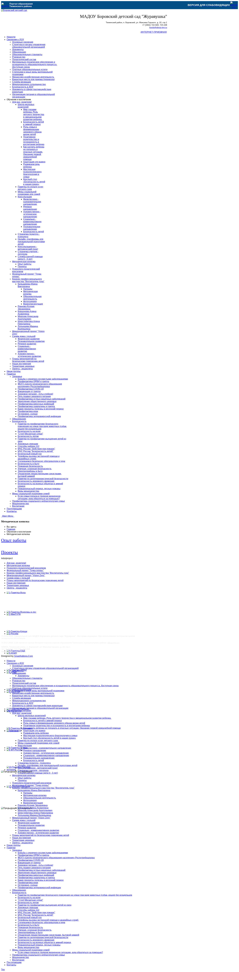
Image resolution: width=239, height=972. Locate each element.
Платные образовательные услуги (29, 688)
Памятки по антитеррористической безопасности (43, 937)
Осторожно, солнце (28, 885)
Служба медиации (21, 698)
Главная (11, 529)
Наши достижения (16, 583)
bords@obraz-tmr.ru (158, 27)
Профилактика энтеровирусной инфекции (39, 887)
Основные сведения (22, 666)
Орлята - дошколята (17, 588)
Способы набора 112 (28, 910)
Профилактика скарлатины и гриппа (36, 877)
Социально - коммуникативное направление (46, 755)
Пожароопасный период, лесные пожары (39, 945)
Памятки (11, 848)
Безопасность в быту (28, 925)
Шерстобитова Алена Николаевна (35, 813)
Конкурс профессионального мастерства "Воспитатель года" (38, 573)
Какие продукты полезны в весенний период (40, 880)
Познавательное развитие (31, 825)
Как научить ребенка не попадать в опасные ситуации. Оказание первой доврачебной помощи (72, 728)
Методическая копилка (18, 565)
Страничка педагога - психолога (34, 763)
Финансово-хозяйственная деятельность (33, 693)
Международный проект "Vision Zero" (26, 575)
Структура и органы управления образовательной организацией (45, 668)
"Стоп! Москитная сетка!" (30, 900)
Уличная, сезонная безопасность (34, 930)
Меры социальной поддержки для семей (38, 743)
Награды (27, 793)
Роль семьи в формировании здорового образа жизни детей (54, 723)
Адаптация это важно (34, 730)
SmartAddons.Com (23, 656)
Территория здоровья (18, 585)
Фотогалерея (30, 800)
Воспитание (18, 960)
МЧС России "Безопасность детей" (35, 915)
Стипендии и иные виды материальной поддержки (38, 690)
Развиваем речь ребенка (36, 733)
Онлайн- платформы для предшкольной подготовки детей (47, 765)
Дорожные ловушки (28, 907)
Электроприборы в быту (30, 932)
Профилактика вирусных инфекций (36, 875)
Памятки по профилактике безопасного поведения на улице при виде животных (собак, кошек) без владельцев (75, 895)
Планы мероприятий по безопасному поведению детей (35, 580)
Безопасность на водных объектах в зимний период (44, 942)
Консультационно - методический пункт (38, 768)
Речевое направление (34, 750)
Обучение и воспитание (19, 710)
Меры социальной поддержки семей (31, 950)
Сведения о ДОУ (15, 663)
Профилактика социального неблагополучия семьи (38, 955)
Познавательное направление (38, 758)
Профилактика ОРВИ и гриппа (33, 855)
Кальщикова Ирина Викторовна (34, 790)
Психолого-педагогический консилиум (26, 568)
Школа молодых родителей (32, 715)
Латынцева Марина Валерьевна (34, 815)
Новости (11, 661)
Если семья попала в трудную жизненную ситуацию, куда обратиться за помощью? (60, 952)
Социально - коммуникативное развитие (38, 830)
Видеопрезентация (33, 803)
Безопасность (19, 892)
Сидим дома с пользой (18, 578)
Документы (18, 671)
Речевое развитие (27, 828)
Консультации (25, 745)
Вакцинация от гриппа (29, 862)
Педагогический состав (24, 683)
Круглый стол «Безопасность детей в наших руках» (49, 738)
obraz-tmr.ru (113, 643)
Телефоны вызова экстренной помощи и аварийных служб (48, 920)
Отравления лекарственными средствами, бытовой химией (48, 935)
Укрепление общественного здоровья (37, 872)
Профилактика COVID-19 (31, 860)
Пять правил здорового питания (34, 867)
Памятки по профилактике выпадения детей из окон (44, 905)
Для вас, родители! (16, 563)
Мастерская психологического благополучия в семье (50, 735)
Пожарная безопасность (30, 927)
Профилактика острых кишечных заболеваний (41, 870)
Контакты (11, 965)
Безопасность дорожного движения (36, 940)
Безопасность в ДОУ (22, 703)
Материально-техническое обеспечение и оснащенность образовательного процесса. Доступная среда (65, 686)
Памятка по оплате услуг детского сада (38, 740)
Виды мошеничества (28, 947)
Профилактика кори (28, 882)
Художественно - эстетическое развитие (38, 833)
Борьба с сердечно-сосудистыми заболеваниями (43, 853)
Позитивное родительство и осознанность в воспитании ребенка (56, 725)
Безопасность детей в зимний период (42, 720)
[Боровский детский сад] (14, 10)
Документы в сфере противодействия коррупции (37, 705)
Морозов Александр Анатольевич (35, 810)
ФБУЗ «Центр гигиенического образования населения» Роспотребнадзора (56, 858)
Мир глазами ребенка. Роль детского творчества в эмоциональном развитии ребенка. (67, 718)
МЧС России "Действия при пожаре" (36, 912)
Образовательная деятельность (39, 798)
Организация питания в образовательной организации (40, 708)
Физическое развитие (29, 823)
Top (3, 969)
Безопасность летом (28, 902)
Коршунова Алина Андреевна (33, 808)
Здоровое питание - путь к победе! (35, 865)
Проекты (9, 552)
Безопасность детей (33, 760)
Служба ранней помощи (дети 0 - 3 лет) (38, 773)
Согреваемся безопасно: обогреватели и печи (41, 922)
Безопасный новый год (29, 917)
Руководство (18, 681)
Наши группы (13, 845)
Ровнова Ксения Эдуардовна (33, 805)
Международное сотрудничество (29, 700)
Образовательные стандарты (27, 678)
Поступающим (14, 962)
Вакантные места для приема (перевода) (33, 695)
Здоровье (17, 850)
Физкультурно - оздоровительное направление (47, 748)
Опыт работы (13, 540)
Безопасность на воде (29, 897)
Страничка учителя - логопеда (33, 770)
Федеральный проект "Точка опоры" (25, 570)
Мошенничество (20, 957)
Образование (19, 673)
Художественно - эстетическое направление (46, 753)
